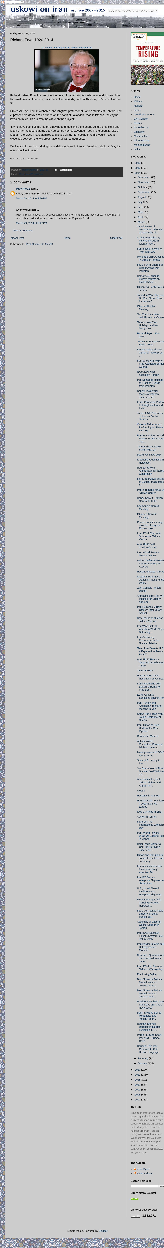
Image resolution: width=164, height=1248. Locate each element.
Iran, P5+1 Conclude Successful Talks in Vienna (149, 536)
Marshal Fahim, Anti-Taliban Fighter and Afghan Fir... (149, 782)
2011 (138, 1079)
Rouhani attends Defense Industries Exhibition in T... (148, 1026)
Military (138, 101)
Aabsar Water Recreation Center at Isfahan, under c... (150, 744)
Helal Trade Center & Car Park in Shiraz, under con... (149, 846)
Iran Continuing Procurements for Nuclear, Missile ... (148, 640)
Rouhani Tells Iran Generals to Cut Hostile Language (148, 1049)
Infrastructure (141, 140)
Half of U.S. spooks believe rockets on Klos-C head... (148, 278)
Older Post (116, 238)
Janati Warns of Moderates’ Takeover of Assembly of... (150, 229)
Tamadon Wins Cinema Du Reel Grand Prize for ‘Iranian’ (150, 298)
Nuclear (138, 105)
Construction (141, 136)
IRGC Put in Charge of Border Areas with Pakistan (150, 267)
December (144, 177)
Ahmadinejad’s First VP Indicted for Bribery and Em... (150, 598)
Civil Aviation (141, 118)
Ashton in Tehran (146, 816)
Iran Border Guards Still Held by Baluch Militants (150, 947)
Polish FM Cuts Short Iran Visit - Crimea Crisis (149, 1037)
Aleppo (141, 790)
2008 (138, 1094)
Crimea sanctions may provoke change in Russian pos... (149, 525)
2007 (138, 1099)
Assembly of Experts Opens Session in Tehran (149, 924)
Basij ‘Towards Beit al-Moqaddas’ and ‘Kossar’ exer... (149, 982)
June (141, 207)
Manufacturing (142, 144)
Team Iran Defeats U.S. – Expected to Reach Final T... (150, 651)
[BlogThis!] (63, 170)
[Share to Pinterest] (70, 170)
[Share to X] (66, 170)
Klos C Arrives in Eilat (149, 811)
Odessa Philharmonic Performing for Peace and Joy (150, 427)
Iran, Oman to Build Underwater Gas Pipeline (148, 728)
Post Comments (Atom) (39, 244)
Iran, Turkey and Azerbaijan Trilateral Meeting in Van (149, 705)
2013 (138, 1069)
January (143, 1063)
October (143, 187)
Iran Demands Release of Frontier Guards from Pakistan (150, 382)
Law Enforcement (144, 114)
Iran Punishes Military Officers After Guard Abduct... (149, 609)
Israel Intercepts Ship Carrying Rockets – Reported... (149, 902)
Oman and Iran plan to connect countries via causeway (150, 858)
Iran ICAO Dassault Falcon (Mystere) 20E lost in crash (150, 935)
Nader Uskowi (144, 1173)
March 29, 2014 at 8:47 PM (31, 223)
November (144, 182)
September (144, 192)
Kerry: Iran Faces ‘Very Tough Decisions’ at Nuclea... (150, 716)
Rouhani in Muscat (147, 736)
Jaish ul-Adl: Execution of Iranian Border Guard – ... (150, 416)
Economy (139, 131)
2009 (138, 1089)
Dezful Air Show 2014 (149, 454)
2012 (138, 1074)
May (141, 212)
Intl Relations (141, 127)
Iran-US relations (34, 174)
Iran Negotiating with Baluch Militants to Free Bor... (148, 686)
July (140, 202)
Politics (138, 123)
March (142, 222)
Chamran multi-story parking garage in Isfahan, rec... (148, 240)
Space (137, 110)
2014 (138, 172)
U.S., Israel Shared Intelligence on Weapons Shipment (149, 891)
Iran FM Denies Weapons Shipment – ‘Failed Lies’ (150, 880)
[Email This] (61, 170)
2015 (138, 167)
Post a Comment (23, 230)
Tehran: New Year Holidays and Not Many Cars (147, 325)
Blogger (103, 1230)
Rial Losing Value (147, 974)
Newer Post (17, 238)
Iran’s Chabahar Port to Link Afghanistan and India (150, 405)
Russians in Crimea (148, 795)
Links (137, 149)
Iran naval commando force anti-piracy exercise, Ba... (149, 869)
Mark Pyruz (23, 188)
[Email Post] (55, 169)
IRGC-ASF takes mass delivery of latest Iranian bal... (150, 913)
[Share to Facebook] (68, 170)
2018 (138, 162)
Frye (21, 174)
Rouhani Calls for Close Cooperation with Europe (150, 803)
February (143, 1058)
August (142, 197)
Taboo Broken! (145, 670)
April (141, 217)
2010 (138, 1084)
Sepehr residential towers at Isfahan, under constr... (148, 394)
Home (67, 238)
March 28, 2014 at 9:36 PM (31, 198)
